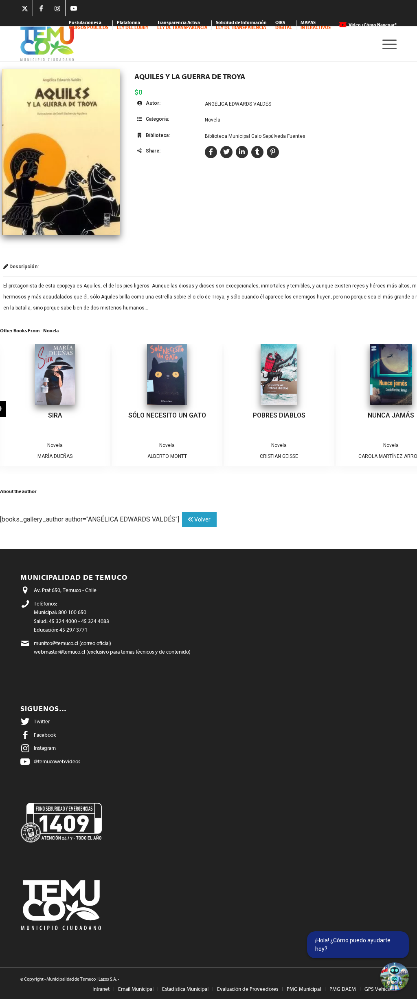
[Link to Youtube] (74, 8)
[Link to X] (25, 8)
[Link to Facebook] (41, 8)
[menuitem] (89, 25)
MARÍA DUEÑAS (54, 456)
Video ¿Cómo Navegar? (373, 25)
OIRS (283, 25)
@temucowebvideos (57, 761)
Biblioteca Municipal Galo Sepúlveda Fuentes (255, 136)
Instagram (45, 748)
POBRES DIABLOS (279, 415)
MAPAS (316, 25)
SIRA (55, 415)
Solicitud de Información (241, 25)
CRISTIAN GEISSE (279, 456)
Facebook (45, 735)
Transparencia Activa (182, 25)
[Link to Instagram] (57, 8)
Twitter (42, 721)
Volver (202, 519)
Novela (212, 120)
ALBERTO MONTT (167, 456)
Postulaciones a (88, 25)
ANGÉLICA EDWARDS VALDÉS (238, 104)
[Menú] (387, 44)
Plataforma (133, 25)
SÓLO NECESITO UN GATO (167, 415)
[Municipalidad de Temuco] (47, 44)
